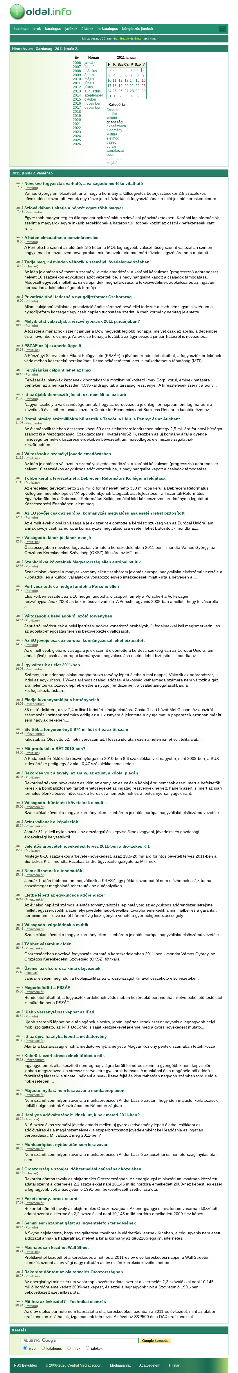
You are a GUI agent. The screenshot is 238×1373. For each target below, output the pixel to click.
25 (115, 91)
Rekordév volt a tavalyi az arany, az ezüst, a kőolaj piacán (81, 773)
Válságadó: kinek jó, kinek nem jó (57, 537)
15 (138, 80)
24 (109, 91)
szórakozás (116, 151)
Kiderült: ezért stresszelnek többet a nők (64, 1055)
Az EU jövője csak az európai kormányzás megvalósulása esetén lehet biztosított (104, 513)
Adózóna (32, 1119)
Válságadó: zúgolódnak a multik (56, 924)
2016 (77, 103)
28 (115, 70)
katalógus (54, 1349)
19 (120, 86)
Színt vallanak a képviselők (51, 821)
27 (109, 70)
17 (109, 86)
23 (144, 86)
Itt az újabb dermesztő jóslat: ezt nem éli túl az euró (75, 394)
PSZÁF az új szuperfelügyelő (52, 345)
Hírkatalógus (108, 29)
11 (114, 80)
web (32, 1349)
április (89, 75)
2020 (77, 120)
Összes (112, 110)
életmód (113, 138)
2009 (77, 75)
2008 (77, 71)
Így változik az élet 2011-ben (52, 665)
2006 (77, 63)
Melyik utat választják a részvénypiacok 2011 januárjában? (82, 321)
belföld (112, 114)
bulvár (111, 146)
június (89, 83)
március (90, 71)
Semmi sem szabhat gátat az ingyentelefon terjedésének (80, 1223)
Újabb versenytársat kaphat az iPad (59, 1012)
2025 (77, 140)
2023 (77, 132)
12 (120, 80)
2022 (77, 128)
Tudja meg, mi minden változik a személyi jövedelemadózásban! (87, 262)
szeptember (93, 95)
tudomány (114, 130)
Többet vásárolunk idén (48, 944)
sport (110, 155)
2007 (77, 67)
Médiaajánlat (120, 1365)
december (92, 108)
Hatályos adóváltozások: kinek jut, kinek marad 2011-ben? (82, 1115)
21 (132, 86)
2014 (77, 95)
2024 (77, 136)
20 (127, 86)
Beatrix (124, 38)
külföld (112, 118)
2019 (77, 116)
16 (144, 80)
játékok (96, 1349)
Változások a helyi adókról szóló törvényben (68, 616)
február (90, 67)
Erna (137, 38)
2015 (77, 99)
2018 (77, 112)
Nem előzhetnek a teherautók (53, 870)
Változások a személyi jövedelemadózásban (67, 453)
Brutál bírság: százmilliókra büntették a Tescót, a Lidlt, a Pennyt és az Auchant (102, 419)
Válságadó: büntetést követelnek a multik (65, 802)
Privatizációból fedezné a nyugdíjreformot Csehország (78, 296)
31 (132, 70)
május (89, 79)
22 (138, 86)
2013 (77, 91)
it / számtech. (117, 126)
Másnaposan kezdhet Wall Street (56, 1247)
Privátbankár (35, 807)
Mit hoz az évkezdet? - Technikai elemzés (65, 1301)
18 (115, 86)
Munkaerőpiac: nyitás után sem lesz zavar (65, 1144)
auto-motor (115, 159)
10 (109, 80)
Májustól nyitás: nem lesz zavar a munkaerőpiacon (74, 1090)
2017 (77, 108)
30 (127, 70)
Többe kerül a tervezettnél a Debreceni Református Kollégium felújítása (94, 478)
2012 (77, 87)
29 (120, 70)
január (89, 63)
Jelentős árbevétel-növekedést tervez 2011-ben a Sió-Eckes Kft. (87, 846)
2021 (77, 124)
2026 (77, 144)
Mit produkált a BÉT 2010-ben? (55, 748)
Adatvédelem (149, 1365)
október (90, 99)
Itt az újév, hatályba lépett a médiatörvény (65, 1036)
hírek (76, 1349)
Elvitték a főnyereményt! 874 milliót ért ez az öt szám (76, 729)
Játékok (71, 29)
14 (132, 80)
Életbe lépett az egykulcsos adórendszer (64, 895)
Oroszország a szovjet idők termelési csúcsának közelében (82, 1169)
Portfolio (31, 188)
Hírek (37, 29)
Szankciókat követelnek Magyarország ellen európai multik (82, 562)
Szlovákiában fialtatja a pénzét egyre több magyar (73, 208)
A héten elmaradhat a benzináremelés (61, 237)
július (88, 87)
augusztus (92, 91)
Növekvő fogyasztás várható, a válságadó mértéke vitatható (83, 183)
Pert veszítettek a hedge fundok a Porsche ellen (71, 586)
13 (127, 80)
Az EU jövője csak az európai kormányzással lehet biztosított (84, 640)
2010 (77, 79)
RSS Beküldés (25, 1365)
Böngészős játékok (137, 29)
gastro (111, 142)
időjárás (113, 163)
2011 (77, 83)
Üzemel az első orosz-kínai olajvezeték (62, 968)
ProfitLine (32, 350)
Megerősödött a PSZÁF (47, 987)
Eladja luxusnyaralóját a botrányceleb (61, 699)
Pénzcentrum (35, 212)
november (92, 103)
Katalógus (53, 29)
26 (120, 91)
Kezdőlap (21, 29)
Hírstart (174, 1365)
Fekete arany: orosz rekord (50, 1198)
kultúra (112, 134)
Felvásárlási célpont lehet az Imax (57, 370)
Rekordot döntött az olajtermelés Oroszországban (73, 1272)
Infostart (31, 266)
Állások (87, 29)
